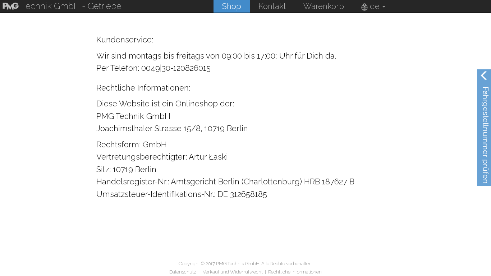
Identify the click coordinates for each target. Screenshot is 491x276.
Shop (231, 6)
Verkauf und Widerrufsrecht (233, 272)
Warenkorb (323, 6)
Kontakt (272, 6)
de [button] (375, 6)
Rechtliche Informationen (295, 272)
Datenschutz (182, 272)
